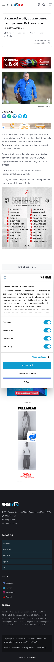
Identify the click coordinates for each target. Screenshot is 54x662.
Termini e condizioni (12, 648)
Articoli (32, 33)
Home (8, 33)
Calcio (9, 36)
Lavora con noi (11, 523)
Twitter (9, 588)
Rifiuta (27, 382)
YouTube (10, 597)
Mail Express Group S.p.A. (26, 642)
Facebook (10, 583)
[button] (45, 4)
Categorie (21, 33)
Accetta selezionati (27, 374)
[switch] (47, 330)
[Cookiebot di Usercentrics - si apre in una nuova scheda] (39, 277)
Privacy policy (28, 648)
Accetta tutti (27, 365)
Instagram (10, 592)
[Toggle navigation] (3, 5)
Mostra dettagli (39, 357)
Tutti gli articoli (25, 267)
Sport (42, 33)
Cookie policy (41, 648)
